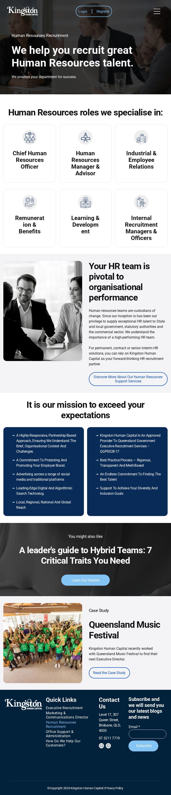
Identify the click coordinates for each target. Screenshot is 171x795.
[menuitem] (68, 707)
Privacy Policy (114, 788)
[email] (101, 746)
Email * (134, 727)
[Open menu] (157, 11)
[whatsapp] (108, 746)
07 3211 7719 (109, 738)
